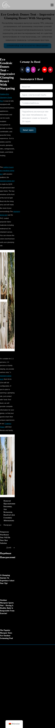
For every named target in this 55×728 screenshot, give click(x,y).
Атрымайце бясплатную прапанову (27, 46)
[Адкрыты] (52, 5)
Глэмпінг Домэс (10, 681)
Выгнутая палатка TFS (13, 662)
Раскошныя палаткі (11, 686)
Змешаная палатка (34, 657)
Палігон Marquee (33, 667)
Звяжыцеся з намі (36, 686)
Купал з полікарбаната (13, 691)
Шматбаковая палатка (35, 662)
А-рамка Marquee (10, 657)
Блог (30, 691)
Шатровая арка (9, 672)
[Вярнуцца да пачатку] (46, 718)
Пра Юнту (33, 681)
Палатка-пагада (10, 667)
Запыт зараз (28, 130)
